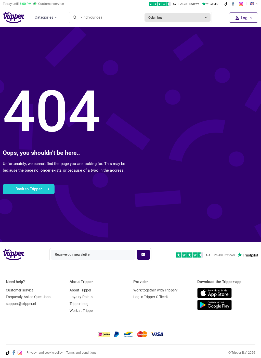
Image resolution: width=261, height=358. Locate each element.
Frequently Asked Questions (28, 297)
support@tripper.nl (21, 304)
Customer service (20, 290)
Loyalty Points (81, 297)
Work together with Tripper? (155, 290)
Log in (246, 18)
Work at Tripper (82, 311)
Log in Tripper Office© (150, 297)
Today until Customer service (33, 4)
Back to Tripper (29, 189)
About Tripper (80, 290)
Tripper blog (79, 304)
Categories (44, 17)
